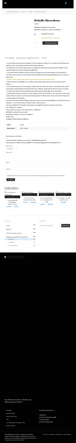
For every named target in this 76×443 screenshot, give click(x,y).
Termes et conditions (49, 434)
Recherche (65, 225)
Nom (8, 162)
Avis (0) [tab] (44, 58)
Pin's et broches (13, 245)
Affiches (8, 229)
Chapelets (11, 242)
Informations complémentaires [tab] (27, 58)
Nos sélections (10, 413)
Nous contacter (10, 426)
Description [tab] (10, 58)
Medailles (30, 11)
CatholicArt (21, 440)
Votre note (9, 146)
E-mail (8, 169)
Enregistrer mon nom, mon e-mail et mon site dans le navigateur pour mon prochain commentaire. (36, 175)
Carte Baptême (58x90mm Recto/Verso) (13, 202)
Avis (7, 419)
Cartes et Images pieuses (14, 233)
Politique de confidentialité (63, 434)
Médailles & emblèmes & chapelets (16, 11)
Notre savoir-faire (11, 416)
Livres (8, 225)
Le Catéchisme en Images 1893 (15, 422)
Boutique (9, 410)
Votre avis (9, 152)
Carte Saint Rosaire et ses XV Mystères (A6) (46, 200)
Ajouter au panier (51, 43)
